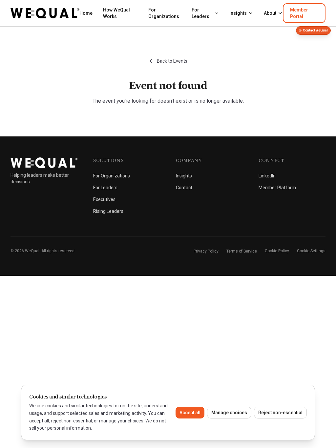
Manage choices (229, 412)
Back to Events (172, 61)
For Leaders (200, 13)
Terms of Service (241, 251)
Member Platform (277, 187)
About (270, 13)
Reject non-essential (280, 412)
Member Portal (299, 13)
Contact (184, 187)
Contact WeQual (315, 30)
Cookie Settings (311, 251)
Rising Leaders (108, 211)
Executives (104, 199)
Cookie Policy (277, 251)
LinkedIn (267, 175)
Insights (238, 13)
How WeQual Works (116, 13)
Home (86, 13)
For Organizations (163, 13)
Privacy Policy (206, 251)
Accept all (189, 412)
